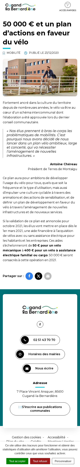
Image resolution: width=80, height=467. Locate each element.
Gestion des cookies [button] (26, 437)
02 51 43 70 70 (44, 340)
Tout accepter (17, 461)
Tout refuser (40, 461)
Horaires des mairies (44, 354)
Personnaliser (63, 461)
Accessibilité (56, 437)
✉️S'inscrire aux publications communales (40, 408)
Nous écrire (45, 370)
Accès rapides (67, 10)
